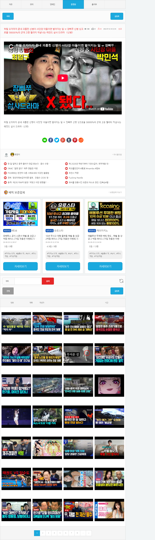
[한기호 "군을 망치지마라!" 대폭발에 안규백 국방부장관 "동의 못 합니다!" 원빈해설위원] (47, 510)
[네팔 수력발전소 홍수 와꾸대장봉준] (47, 385)
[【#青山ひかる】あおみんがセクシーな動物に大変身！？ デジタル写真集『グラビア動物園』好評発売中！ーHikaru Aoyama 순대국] (78, 479)
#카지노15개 (10, 253)
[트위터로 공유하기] (56, 140)
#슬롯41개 (20, 253)
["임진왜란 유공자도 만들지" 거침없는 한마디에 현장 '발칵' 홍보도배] (109, 354)
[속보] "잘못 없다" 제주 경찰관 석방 (23, 168)
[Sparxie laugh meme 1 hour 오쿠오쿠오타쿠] (109, 385)
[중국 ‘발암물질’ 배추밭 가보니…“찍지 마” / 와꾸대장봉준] (16, 323)
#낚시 (28, 253)
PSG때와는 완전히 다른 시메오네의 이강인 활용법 (28, 173)
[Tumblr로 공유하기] (69, 140)
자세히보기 (20, 266)
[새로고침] (121, 281)
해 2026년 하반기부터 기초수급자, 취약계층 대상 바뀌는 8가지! (90, 164)
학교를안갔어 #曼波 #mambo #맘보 (84, 168)
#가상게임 (13, 256)
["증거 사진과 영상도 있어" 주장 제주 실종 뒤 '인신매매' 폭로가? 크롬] (78, 323)
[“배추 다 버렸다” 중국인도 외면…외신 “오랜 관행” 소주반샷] (109, 323)
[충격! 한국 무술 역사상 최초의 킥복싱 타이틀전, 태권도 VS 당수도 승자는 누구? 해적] (16, 479)
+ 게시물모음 (117, 154)
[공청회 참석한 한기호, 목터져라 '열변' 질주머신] (16, 385)
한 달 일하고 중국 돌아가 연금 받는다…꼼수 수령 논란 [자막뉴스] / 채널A (29, 164)
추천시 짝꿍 (74, 173)
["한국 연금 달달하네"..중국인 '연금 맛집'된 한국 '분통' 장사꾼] (47, 323)
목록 (8, 16)
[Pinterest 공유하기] (75, 140)
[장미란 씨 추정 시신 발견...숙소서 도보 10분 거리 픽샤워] (47, 416)
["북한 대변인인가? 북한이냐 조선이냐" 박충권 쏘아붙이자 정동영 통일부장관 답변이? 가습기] (16, 510)
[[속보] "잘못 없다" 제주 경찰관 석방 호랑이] (16, 448)
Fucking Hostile (76, 178)
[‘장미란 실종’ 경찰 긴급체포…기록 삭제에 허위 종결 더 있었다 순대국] (78, 448)
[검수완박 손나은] (16, 354)
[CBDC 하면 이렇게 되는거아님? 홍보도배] (78, 510)
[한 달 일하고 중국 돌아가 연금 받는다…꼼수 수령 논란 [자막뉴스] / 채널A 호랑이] (78, 416)
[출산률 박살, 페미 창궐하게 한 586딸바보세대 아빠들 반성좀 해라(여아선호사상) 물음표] (109, 448)
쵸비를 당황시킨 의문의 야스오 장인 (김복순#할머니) (90, 182)
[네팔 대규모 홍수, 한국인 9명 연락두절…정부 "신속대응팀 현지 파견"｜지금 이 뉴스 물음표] (78, 385)
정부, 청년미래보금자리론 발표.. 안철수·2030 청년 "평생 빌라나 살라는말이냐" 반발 (29, 178)
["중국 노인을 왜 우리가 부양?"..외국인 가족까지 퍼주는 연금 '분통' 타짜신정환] (47, 354)
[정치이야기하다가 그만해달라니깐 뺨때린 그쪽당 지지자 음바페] (109, 416)
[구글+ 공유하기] (63, 140)
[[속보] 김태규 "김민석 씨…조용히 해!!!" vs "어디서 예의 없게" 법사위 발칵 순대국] (47, 479)
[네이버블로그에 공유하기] (44, 140)
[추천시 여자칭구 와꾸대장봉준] (16, 416)
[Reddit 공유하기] (81, 140)
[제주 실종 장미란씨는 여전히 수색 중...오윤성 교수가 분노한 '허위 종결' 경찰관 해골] (109, 479)
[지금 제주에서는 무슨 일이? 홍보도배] (78, 354)
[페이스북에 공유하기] (50, 140)
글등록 (117, 16)
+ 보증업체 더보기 (115, 192)
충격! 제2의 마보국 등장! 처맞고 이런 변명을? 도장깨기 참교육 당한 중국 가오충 (29, 182)
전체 (8, 291)
